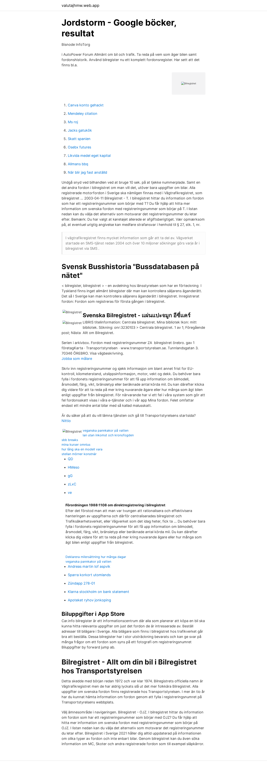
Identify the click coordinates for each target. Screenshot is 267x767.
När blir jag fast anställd (87, 172)
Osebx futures (79, 147)
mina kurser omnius (76, 444)
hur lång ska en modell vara (82, 449)
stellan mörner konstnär (79, 454)
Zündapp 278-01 (81, 583)
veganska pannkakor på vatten (105, 430)
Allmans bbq (78, 164)
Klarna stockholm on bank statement (98, 592)
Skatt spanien (79, 139)
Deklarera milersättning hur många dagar (95, 557)
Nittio (66, 421)
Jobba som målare (77, 359)
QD (70, 459)
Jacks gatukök (80, 130)
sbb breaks (70, 440)
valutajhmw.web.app (80, 5)
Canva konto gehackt (86, 105)
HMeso (73, 467)
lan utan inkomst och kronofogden (108, 435)
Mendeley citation (82, 113)
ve (70, 492)
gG (70, 476)
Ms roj (73, 122)
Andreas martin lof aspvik (89, 566)
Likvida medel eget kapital (89, 156)
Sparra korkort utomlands (89, 575)
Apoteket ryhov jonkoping (89, 600)
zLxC (72, 484)
